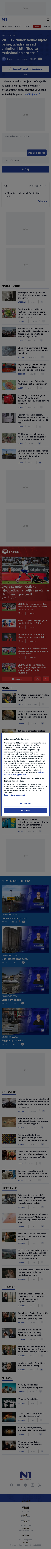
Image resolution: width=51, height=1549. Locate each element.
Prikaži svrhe (25, 803)
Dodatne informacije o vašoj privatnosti (24, 773)
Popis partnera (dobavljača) (14, 795)
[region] (25, 774)
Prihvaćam (25, 810)
